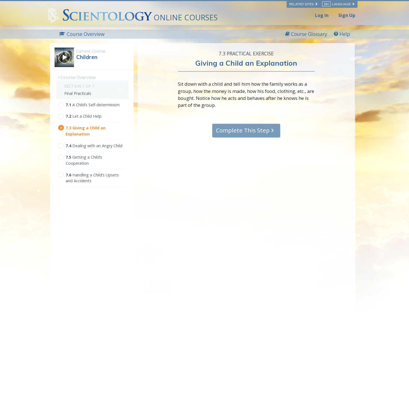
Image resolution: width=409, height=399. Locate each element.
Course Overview (77, 77)
